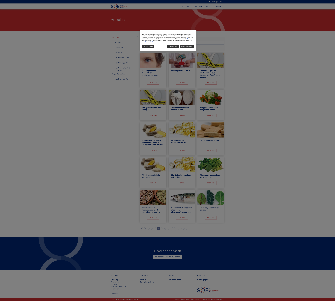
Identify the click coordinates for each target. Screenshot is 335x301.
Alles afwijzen (173, 46)
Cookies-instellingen (148, 46)
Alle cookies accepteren (187, 46)
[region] (168, 40)
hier (188, 38)
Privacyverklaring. (149, 41)
